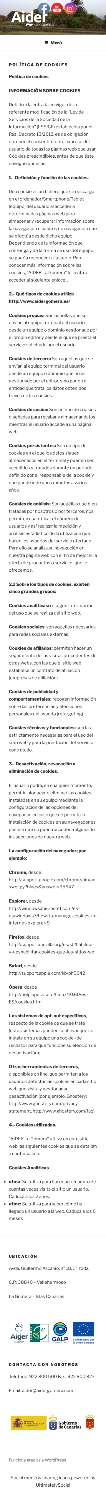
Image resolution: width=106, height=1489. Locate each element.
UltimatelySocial (53, 1485)
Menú (56, 42)
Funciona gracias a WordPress (37, 1459)
